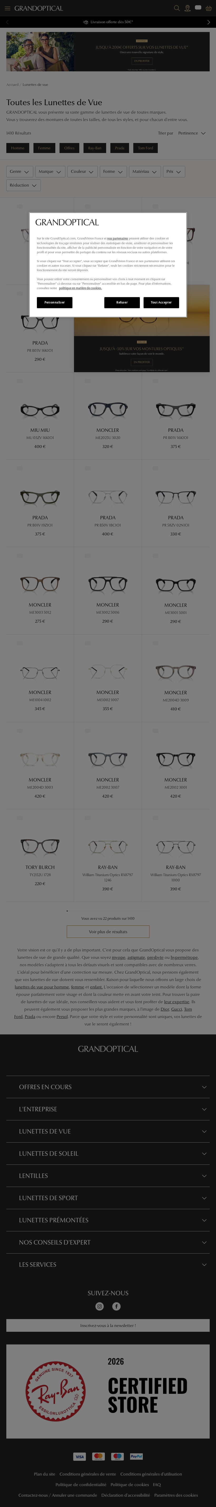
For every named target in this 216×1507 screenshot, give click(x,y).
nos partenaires (117, 239)
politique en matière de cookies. (80, 288)
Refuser (121, 302)
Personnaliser (55, 302)
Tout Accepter (161, 302)
